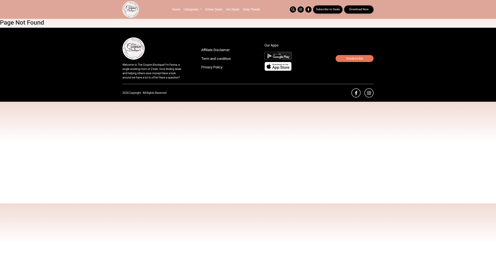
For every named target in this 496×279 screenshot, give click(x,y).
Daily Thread (251, 9)
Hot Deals (232, 9)
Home (176, 9)
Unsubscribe (354, 58)
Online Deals (213, 9)
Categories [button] (191, 9)
